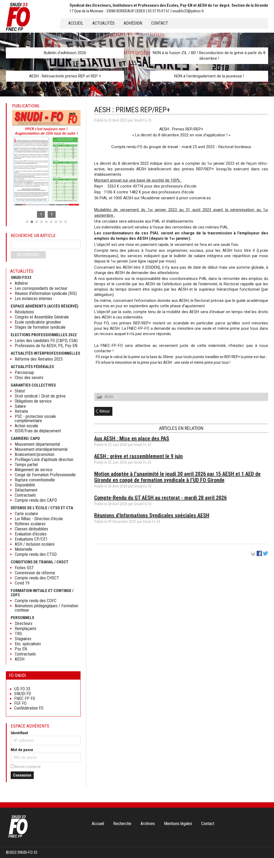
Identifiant (19, 732)
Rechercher (28, 254)
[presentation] (41, 214)
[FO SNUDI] (18, 837)
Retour (105, 411)
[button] (27, 221)
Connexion (22, 775)
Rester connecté (28, 766)
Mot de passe (22, 749)
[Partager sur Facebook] (259, 554)
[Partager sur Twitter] (265, 554)
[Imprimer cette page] (253, 554)
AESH (108, 396)
